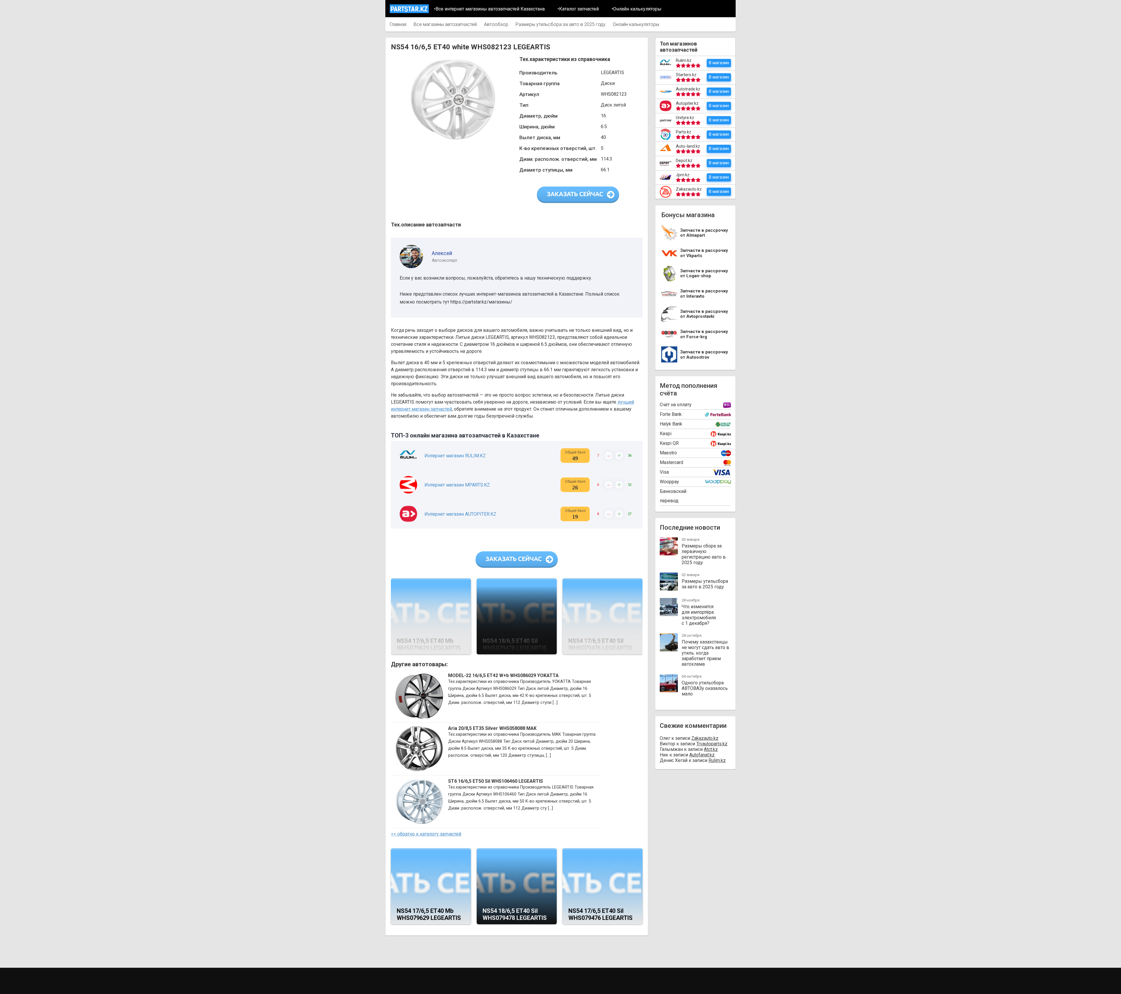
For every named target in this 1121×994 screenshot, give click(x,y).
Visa (664, 472)
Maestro (668, 453)
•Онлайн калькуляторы (637, 9)
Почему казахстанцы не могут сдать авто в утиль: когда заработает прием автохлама (705, 653)
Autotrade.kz (688, 89)
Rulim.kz (684, 60)
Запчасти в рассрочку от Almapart (704, 233)
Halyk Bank (671, 424)
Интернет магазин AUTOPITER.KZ (460, 514)
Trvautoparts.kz (711, 744)
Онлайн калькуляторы (636, 24)
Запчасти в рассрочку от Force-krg (704, 334)
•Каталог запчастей (578, 9)
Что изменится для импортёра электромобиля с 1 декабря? (699, 615)
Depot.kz (684, 160)
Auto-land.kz (688, 146)
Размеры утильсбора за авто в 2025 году (560, 24)
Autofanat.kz (702, 755)
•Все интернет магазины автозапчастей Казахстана (489, 9)
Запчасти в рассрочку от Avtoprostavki (704, 314)
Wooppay (669, 481)
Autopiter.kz (687, 103)
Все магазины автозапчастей (445, 24)
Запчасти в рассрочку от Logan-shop (704, 273)
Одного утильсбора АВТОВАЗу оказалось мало (705, 688)
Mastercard (671, 462)
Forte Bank (671, 414)
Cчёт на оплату (676, 404)
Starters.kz (686, 74)
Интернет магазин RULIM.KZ (455, 455)
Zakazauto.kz (689, 189)
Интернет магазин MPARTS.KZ (457, 485)
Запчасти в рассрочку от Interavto (704, 294)
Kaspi (665, 433)
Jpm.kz (683, 174)
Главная (398, 24)
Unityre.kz (685, 117)
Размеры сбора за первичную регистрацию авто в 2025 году (704, 554)
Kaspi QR (669, 443)
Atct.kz (711, 749)
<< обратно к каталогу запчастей (426, 834)
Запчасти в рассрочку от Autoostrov (704, 355)
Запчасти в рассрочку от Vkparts (704, 253)
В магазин (719, 62)
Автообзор (496, 24)
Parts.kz (683, 132)
